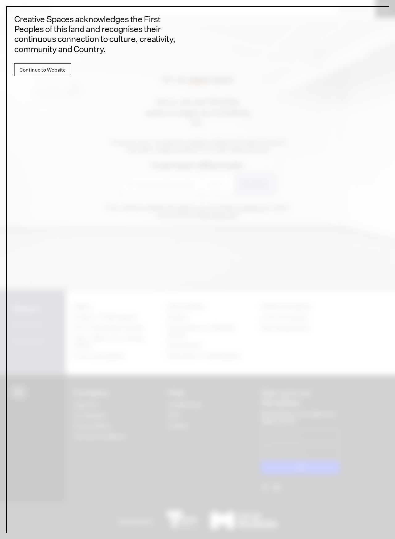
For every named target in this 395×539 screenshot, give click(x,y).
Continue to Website (42, 70)
